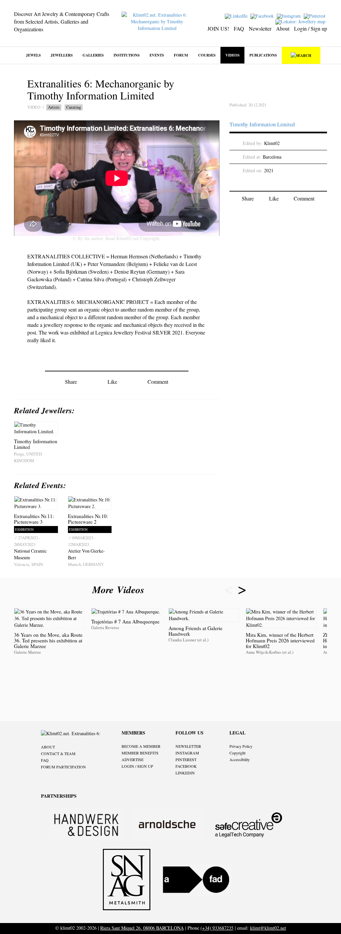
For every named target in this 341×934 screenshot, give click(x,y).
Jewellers (62, 55)
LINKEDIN (185, 772)
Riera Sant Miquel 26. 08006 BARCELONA (142, 928)
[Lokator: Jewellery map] (301, 21)
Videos (232, 55)
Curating (73, 107)
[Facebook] (262, 15)
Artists (54, 107)
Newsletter (260, 28)
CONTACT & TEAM (58, 753)
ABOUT (48, 746)
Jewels (33, 55)
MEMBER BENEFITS (140, 752)
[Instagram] (289, 15)
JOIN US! (218, 28)
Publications (263, 55)
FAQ (239, 28)
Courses (206, 55)
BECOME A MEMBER (141, 746)
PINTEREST (185, 759)
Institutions (127, 55)
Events (157, 55)
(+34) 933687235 (216, 928)
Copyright (237, 752)
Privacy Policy (240, 746)
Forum (181, 55)
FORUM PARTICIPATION (63, 766)
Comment (158, 381)
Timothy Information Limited (262, 124)
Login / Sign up (310, 28)
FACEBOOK (186, 766)
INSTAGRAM (187, 752)
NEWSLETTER (188, 746)
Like (112, 381)
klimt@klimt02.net (268, 928)
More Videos (120, 590)
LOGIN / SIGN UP (137, 766)
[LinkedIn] (237, 15)
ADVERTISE (133, 759)
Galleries (93, 55)
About (282, 28)
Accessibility (239, 759)
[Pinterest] (315, 15)
